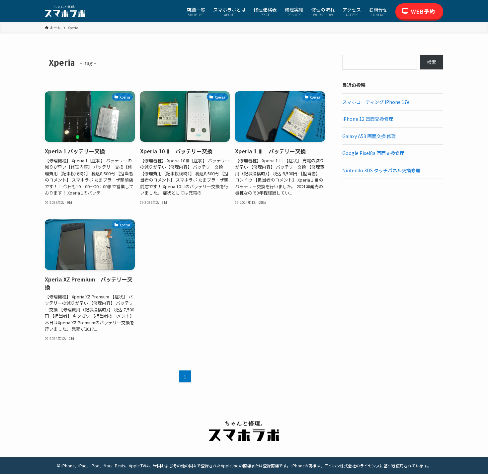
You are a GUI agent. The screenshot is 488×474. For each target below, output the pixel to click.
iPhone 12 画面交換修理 (367, 119)
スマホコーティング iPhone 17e (376, 102)
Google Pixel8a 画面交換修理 (373, 153)
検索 (431, 62)
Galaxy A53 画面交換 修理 (369, 136)
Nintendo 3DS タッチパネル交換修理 (381, 170)
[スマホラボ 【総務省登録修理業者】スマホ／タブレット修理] (65, 11)
